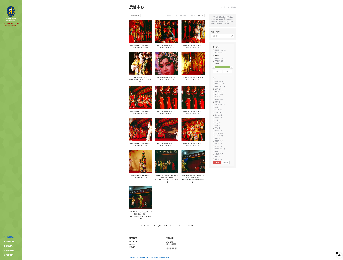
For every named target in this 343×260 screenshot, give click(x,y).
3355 (188, 226)
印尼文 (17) (219, 91)
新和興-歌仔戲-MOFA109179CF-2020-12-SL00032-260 (167, 78)
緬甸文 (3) (218, 130)
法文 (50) (218, 112)
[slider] (213, 67)
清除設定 (225, 162)
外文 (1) (217, 97)
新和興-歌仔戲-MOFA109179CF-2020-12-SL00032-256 (193, 113)
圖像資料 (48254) (220, 50)
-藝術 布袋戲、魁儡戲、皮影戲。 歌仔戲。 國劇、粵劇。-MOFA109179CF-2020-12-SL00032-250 (193, 178)
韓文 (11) (218, 156)
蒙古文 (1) (218, 143)
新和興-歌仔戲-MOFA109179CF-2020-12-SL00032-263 (167, 47)
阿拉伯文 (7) (219, 154)
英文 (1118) (219, 136)
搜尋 (232, 36)
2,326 (159, 226)
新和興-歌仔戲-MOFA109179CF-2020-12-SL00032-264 (140, 47)
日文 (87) (218, 107)
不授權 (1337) (219, 58)
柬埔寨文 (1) (219, 110)
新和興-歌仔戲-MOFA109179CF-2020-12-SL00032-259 (193, 78)
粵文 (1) (217, 125)
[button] (149, 40)
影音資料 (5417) (220, 53)
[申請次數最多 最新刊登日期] (135, 15)
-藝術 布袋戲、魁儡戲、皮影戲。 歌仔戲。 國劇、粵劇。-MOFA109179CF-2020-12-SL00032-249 (140, 215)
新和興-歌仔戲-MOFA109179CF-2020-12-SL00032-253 (193, 144)
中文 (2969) (219, 81)
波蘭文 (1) (218, 115)
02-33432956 (171, 244)
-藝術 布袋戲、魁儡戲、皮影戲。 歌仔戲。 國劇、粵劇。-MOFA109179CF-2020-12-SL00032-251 (166, 178)
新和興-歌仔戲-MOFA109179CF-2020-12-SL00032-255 (140, 144)
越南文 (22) (219, 151)
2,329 (178, 226)
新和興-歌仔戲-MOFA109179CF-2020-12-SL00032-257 (167, 113)
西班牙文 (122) (220, 149)
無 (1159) (218, 123)
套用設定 (216, 162)
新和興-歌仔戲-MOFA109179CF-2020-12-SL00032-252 (140, 176)
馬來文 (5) (218, 159)
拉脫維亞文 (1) (220, 104)
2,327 (165, 226)
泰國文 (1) (218, 117)
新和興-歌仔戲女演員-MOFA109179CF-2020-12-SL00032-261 (140, 79)
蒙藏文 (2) (218, 146)
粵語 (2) (217, 128)
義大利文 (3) (219, 133)
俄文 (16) (218, 89)
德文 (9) (217, 102)
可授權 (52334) (220, 61)
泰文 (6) (217, 120)
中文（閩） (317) (220, 86)
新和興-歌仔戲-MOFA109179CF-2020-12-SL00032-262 (193, 47)
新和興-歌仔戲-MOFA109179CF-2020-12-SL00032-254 (167, 144)
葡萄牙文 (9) (219, 141)
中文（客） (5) (220, 84)
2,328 (172, 226)
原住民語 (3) (219, 94)
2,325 (153, 226)
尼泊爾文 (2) (219, 99)
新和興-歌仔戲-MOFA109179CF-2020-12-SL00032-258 (140, 113)
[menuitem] (13, 237)
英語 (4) (217, 138)
